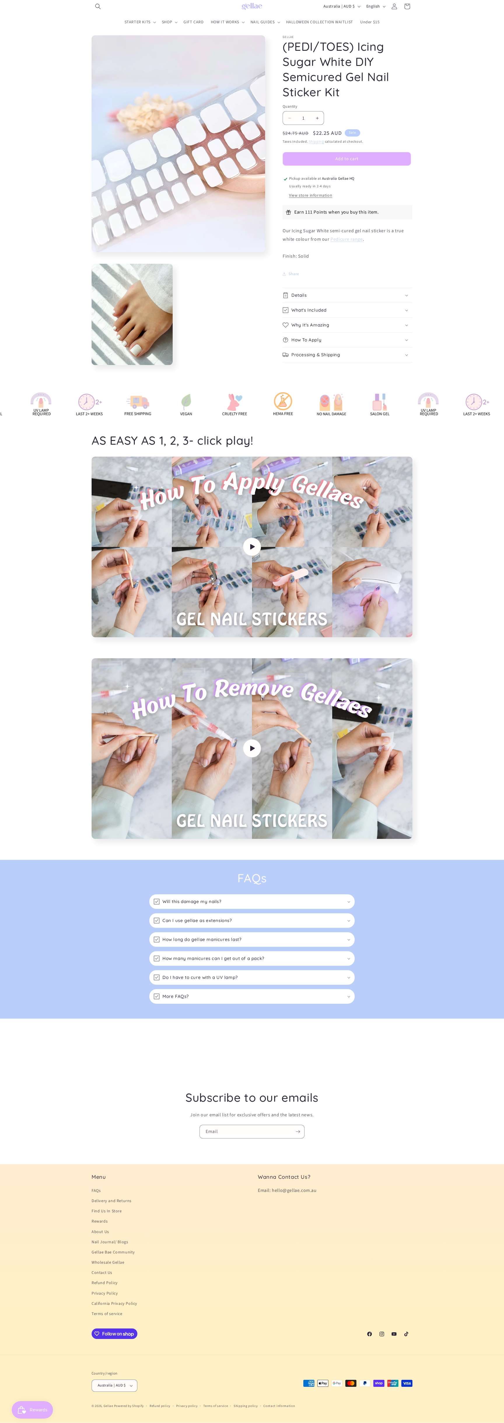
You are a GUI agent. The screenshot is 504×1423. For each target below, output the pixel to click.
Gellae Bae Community (113, 1252)
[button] (98, 6)
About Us (100, 1232)
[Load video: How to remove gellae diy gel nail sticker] (252, 748)
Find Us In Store (107, 1211)
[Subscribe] (297, 1132)
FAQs (96, 1191)
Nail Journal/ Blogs (110, 1242)
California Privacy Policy (114, 1304)
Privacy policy (187, 1406)
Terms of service (107, 1314)
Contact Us (102, 1273)
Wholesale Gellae (108, 1262)
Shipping (316, 141)
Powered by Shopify (129, 1406)
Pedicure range (346, 239)
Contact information (279, 1406)
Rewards (100, 1221)
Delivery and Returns (112, 1201)
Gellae (109, 1406)
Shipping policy (246, 1406)
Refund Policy (105, 1283)
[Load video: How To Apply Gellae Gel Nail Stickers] (252, 547)
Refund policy (160, 1406)
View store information (310, 195)
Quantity (290, 106)
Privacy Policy (105, 1293)
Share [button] (293, 274)
